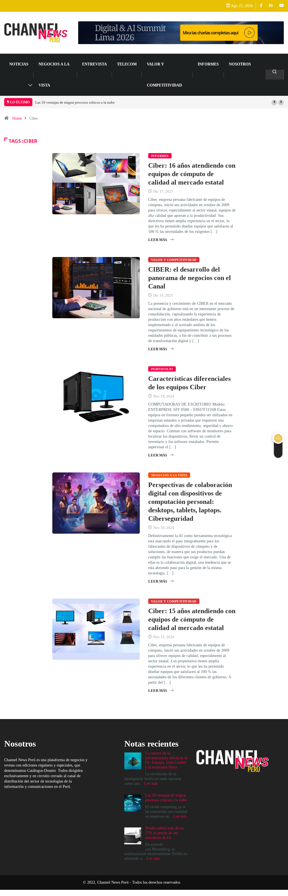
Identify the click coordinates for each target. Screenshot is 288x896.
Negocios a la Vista (169, 475)
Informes (208, 64)
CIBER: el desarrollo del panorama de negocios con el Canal (189, 278)
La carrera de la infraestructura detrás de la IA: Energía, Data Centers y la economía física (166, 760)
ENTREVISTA (94, 64)
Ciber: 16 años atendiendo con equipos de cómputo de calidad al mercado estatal (191, 174)
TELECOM (127, 64)
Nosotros (240, 64)
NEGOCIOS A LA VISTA (54, 74)
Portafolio (162, 369)
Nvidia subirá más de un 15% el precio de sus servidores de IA (164, 833)
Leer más (157, 240)
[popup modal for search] (275, 74)
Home (17, 118)
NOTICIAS (18, 64)
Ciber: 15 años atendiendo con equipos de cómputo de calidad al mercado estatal (191, 619)
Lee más (151, 783)
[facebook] (261, 6)
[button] (274, 102)
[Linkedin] (271, 6)
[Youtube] (281, 6)
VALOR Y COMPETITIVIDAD (164, 74)
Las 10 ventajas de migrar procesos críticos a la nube (75, 102)
